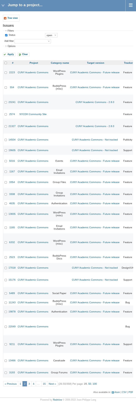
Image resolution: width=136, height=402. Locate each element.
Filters (11, 31)
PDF (131, 392)
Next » (52, 383)
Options (12, 46)
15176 (12, 279)
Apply (10, 54)
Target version (95, 62)
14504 (12, 139)
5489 (12, 293)
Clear (25, 54)
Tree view (12, 18)
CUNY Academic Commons (33, 72)
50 (89, 383)
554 (12, 87)
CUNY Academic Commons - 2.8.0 (95, 102)
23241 (12, 102)
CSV (124, 392)
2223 (12, 72)
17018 (12, 267)
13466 (12, 360)
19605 (12, 150)
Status (11, 35)
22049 (12, 326)
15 (44, 383)
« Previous (11, 383)
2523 (12, 257)
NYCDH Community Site (33, 114)
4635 (12, 203)
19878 (12, 311)
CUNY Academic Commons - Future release (95, 72)
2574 (12, 114)
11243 (12, 302)
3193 (12, 372)
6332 (12, 242)
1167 (12, 171)
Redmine (57, 400)
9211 (12, 344)
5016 (12, 160)
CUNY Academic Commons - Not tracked (95, 139)
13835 (12, 214)
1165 (12, 227)
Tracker (128, 62)
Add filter (9, 41)
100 (95, 383)
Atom (117, 392)
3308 (12, 194)
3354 (12, 182)
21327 (12, 126)
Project (34, 62)
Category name (60, 62)
